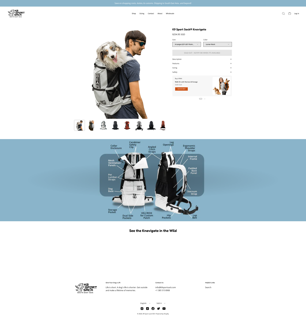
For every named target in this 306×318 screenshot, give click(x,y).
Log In (297, 14)
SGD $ (159, 303)
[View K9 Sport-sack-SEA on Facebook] (153, 308)
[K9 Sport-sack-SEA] (18, 13)
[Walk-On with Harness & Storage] (221, 86)
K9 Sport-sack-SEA (149, 314)
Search (208, 287)
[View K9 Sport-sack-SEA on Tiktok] (147, 308)
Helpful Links (210, 283)
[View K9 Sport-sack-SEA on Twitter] (158, 308)
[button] (283, 13)
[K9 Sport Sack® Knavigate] (79, 125)
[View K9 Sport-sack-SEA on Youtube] (164, 308)
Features (175, 63)
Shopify (166, 314)
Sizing (174, 68)
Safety (174, 72)
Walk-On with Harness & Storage (186, 82)
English (143, 303)
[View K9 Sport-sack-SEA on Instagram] (142, 308)
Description (177, 59)
